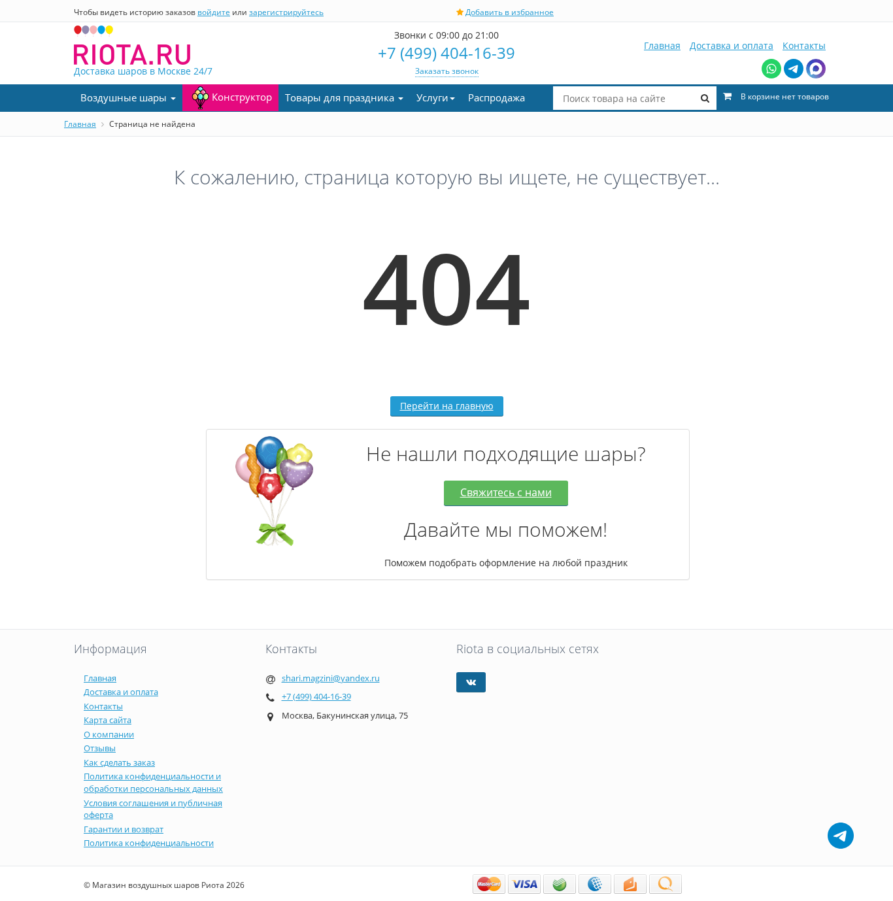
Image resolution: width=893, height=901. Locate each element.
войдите (213, 12)
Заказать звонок (447, 70)
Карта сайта (107, 720)
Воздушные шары (124, 97)
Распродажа (496, 97)
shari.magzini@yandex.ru (331, 678)
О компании (109, 734)
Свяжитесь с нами (506, 492)
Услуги (432, 97)
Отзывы (100, 748)
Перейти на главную (447, 406)
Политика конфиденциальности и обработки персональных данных (153, 782)
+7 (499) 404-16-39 (446, 52)
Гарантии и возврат (123, 829)
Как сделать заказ (119, 762)
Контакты (804, 45)
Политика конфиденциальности (149, 843)
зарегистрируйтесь (286, 12)
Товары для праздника (341, 97)
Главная (662, 45)
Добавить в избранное (509, 12)
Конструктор (242, 96)
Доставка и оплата (731, 45)
